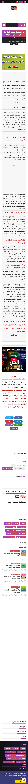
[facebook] (20, 2)
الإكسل (22, 524)
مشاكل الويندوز (20, 537)
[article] (14, 437)
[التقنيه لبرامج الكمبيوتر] (14, 8)
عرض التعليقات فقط (19, 468)
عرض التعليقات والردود (7, 468)
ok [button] (20, 781)
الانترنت (15, 524)
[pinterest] (17, 2)
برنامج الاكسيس (10, 527)
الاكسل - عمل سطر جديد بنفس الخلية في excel (12, 577)
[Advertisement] (14, 176)
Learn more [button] (22, 777)
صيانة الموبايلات (10, 534)
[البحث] (3, 2)
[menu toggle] (25, 2)
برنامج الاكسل (21, 527)
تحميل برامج (11, 41)
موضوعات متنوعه (9, 537)
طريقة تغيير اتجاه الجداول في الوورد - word (12, 554)
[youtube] (22, 2)
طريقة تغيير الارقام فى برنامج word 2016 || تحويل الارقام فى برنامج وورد (12, 590)
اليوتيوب (7, 524)
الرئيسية (21, 25)
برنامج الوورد (9, 530)
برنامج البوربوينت (20, 530)
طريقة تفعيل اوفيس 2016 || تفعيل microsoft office (12, 566)
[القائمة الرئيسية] (4, 25)
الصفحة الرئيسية (20, 41)
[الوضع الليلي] (24, 780)
